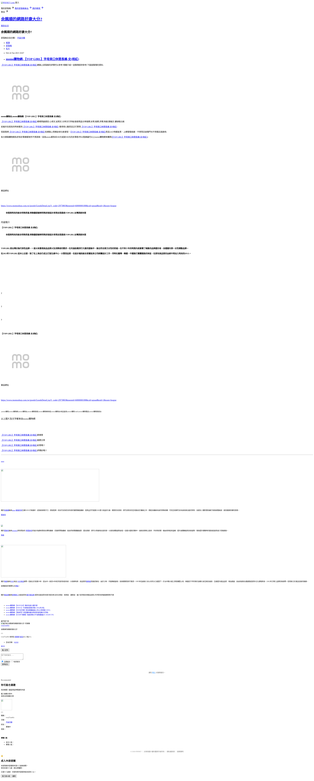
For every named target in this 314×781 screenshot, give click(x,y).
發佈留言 (5, 664)
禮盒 (17, 586)
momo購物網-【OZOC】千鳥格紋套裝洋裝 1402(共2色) (25, 608)
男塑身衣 (29, 530)
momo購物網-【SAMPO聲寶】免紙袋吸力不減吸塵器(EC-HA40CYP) (30, 615)
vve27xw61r (5, 625)
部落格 (9, 46)
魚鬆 (2, 535)
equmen (14, 530)
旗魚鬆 (88, 581)
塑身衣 (3, 515)
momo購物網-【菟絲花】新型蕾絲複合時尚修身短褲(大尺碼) (27, 612)
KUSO (16, 642)
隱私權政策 (171, 751)
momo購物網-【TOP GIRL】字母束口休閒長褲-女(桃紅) (42, 59)
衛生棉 (6, 595)
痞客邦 (17, 637)
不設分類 (21, 38)
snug (2, 461)
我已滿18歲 (6, 776)
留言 (21, 637)
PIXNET (138, 751)
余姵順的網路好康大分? (21, 19)
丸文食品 (20, 581)
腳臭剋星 (19, 510)
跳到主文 (5, 26)
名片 (8, 49)
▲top (3, 646)
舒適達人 (15, 595)
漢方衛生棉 (30, 595)
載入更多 (5, 650)
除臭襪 (6, 510)
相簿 (8, 43)
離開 (14, 776)
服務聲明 (180, 751)
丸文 (12, 581)
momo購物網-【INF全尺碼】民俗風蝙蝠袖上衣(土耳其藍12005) (28, 610)
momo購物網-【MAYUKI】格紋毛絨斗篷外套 (22, 605)
